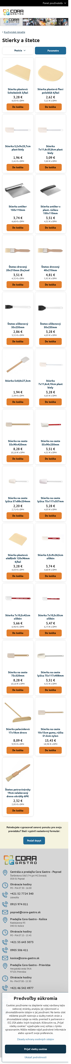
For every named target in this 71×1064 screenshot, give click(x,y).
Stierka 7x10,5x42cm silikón (17, 616)
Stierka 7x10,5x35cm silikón (50, 616)
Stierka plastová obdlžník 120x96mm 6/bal (18, 558)
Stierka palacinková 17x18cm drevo (18, 730)
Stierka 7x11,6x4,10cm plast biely (50, 384)
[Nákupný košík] (55, 12)
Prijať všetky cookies (35, 1049)
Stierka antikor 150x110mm (18, 208)
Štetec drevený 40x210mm (50, 268)
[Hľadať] (46, 12)
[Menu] (64, 12)
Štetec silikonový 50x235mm (50, 325)
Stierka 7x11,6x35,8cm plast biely (50, 149)
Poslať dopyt (34, 840)
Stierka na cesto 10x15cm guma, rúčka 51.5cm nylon (50, 732)
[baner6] (34, 22)
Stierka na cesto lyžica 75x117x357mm (50, 499)
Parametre (53, 50)
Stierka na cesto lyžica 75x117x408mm (50, 673)
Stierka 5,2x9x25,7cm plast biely (18, 147)
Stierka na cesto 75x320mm (17, 673)
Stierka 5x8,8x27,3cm (18, 380)
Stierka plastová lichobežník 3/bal (18, 90)
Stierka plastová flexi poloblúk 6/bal (50, 90)
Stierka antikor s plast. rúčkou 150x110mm (50, 210)
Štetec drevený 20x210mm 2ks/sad (17, 268)
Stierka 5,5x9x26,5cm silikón (50, 556)
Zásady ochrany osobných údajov (35, 1039)
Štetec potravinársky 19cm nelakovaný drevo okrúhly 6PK (18, 793)
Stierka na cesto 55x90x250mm (50, 442)
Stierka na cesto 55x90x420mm (17, 442)
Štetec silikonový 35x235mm (17, 325)
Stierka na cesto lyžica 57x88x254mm (17, 499)
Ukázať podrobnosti (36, 1057)
